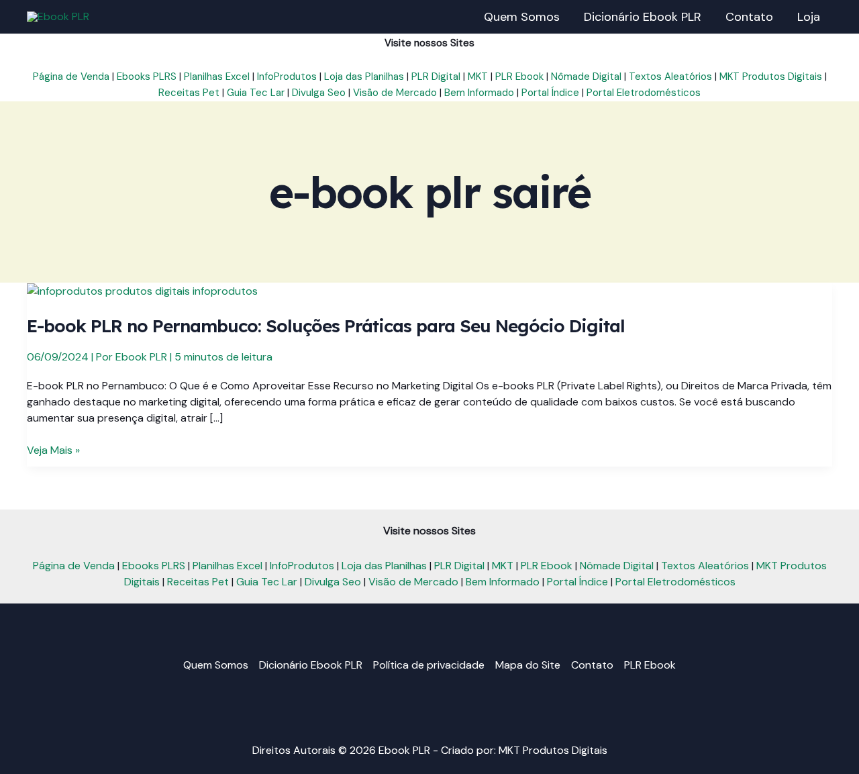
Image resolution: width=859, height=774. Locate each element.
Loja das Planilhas (364, 76)
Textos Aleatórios (670, 76)
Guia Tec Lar (256, 92)
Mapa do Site (527, 665)
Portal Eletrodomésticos (644, 92)
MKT (478, 76)
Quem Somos (215, 665)
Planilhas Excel (217, 76)
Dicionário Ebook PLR (310, 665)
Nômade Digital (586, 76)
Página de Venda (71, 76)
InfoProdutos (287, 76)
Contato (592, 665)
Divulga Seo (319, 92)
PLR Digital (435, 76)
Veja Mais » (53, 450)
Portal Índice (550, 92)
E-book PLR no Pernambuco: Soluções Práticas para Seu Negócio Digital (326, 326)
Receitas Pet (188, 92)
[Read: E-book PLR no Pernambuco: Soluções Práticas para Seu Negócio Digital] (142, 290)
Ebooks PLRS (146, 76)
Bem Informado (479, 92)
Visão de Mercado (395, 92)
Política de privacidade (429, 665)
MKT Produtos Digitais (770, 76)
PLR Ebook (519, 76)
